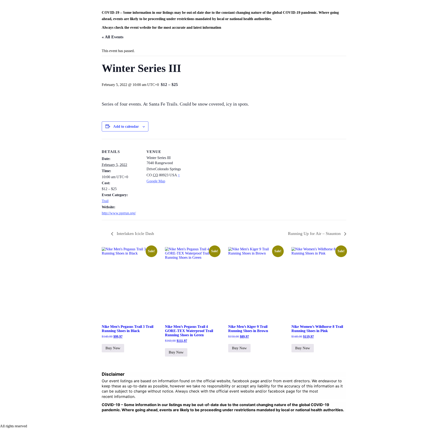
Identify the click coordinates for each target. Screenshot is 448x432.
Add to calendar (126, 126)
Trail (105, 201)
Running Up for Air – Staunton (315, 233)
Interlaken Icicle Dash (135, 233)
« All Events (112, 37)
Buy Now (112, 348)
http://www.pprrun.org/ (119, 213)
